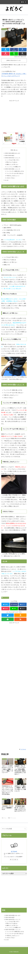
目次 (12, 150)
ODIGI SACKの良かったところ (12, 157)
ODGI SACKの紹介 (9, 155)
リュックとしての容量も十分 (13, 166)
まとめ (6, 180)
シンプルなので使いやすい (12, 160)
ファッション (6, 597)
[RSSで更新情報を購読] (20, 619)
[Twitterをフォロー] (7, 615)
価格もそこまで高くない (12, 164)
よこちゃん (14, 851)
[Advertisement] (14, 116)
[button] (22, 54)
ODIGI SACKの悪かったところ (12, 169)
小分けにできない (10, 178)
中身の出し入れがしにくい (12, 175)
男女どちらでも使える (11, 162)
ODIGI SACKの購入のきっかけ (12, 153)
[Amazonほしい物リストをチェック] (20, 615)
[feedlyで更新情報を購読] (7, 619)
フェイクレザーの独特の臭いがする (15, 171)
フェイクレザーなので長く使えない (15, 173)
